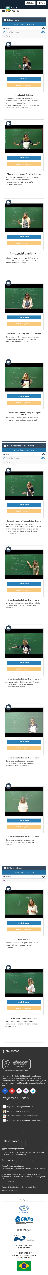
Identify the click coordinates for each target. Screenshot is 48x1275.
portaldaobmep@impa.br (14, 1149)
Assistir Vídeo (23, 79)
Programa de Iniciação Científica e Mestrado (23, 1120)
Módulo (31, 3)
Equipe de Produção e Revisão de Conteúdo (19, 1187)
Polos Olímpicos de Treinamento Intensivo (22, 1116)
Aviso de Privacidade (10, 1190)
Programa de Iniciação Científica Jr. (20, 1106)
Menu (42, 3)
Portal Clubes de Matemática (17, 1111)
